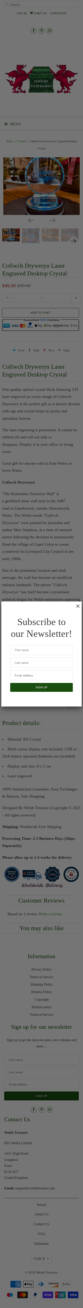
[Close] (75, 608)
